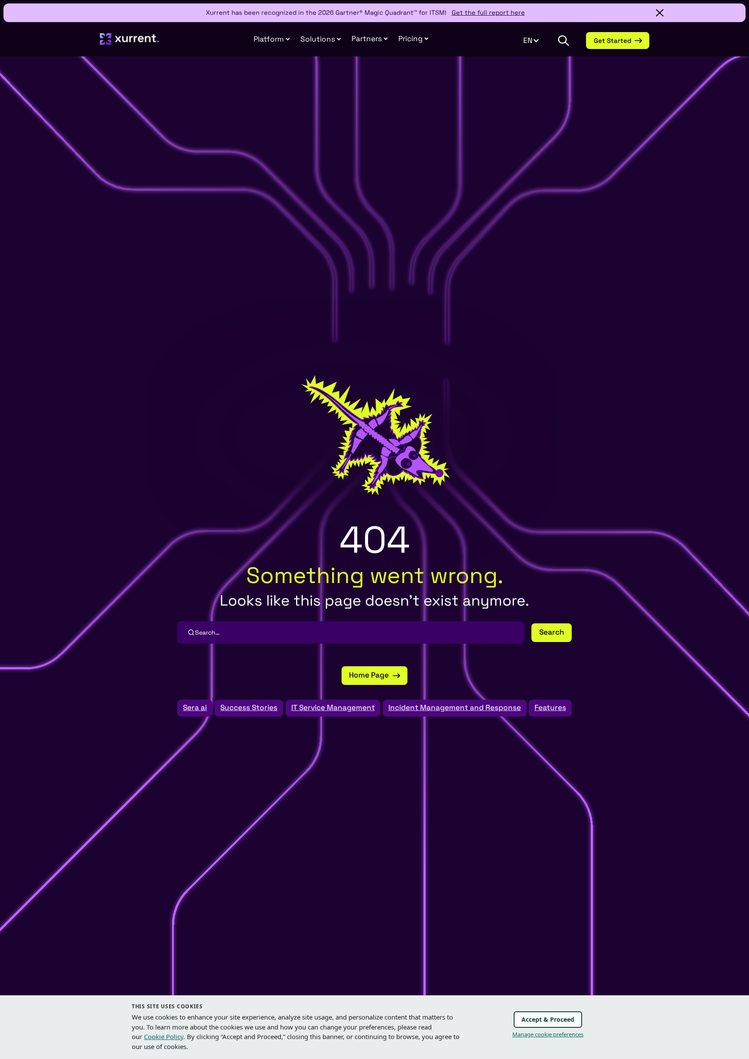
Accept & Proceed (547, 1019)
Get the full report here (488, 12)
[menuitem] (271, 40)
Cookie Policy (163, 1036)
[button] (369, 39)
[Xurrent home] (130, 43)
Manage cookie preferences (547, 1034)
